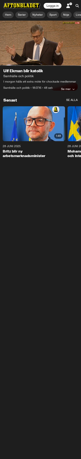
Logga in (53, 6)
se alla (72, 100)
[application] (40, 43)
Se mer (66, 89)
